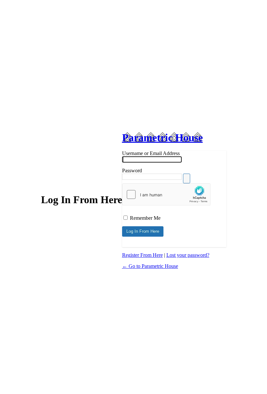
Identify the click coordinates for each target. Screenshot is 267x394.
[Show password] (186, 178)
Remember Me (145, 218)
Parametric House (162, 137)
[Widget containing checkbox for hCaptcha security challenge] (166, 194)
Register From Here (142, 255)
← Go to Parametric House (150, 266)
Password (132, 170)
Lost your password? (187, 255)
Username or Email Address (151, 153)
